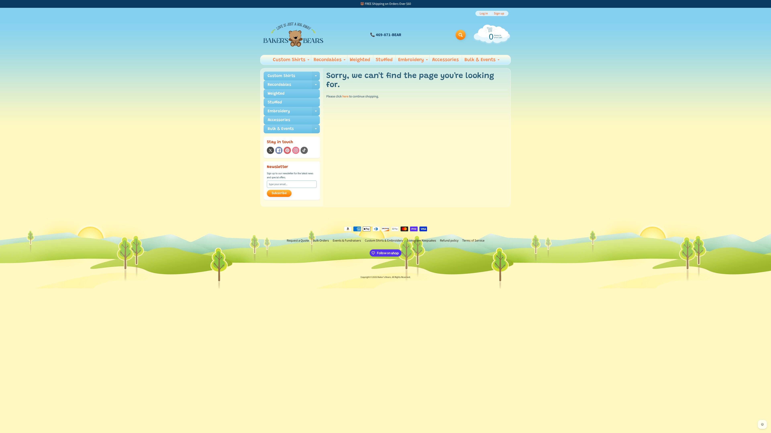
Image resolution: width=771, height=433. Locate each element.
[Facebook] (278, 150)
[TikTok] (304, 150)
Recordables (330, 61)
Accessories (445, 60)
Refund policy (449, 240)
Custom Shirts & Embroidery (384, 240)
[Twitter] (270, 150)
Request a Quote (298, 240)
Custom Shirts (291, 61)
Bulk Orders (321, 240)
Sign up (499, 13)
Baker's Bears (384, 277)
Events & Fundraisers (347, 240)
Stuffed (384, 60)
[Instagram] (295, 150)
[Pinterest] (287, 150)
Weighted (360, 60)
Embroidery (413, 61)
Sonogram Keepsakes (421, 240)
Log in (484, 13)
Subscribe (279, 193)
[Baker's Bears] (293, 35)
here (345, 96)
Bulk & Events (482, 61)
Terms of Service (473, 240)
